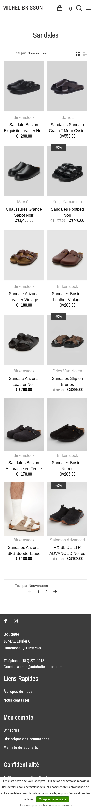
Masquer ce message (52, 799)
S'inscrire (11, 730)
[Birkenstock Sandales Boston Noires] (67, 425)
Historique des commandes (27, 739)
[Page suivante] (55, 591)
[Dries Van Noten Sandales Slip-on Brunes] (67, 340)
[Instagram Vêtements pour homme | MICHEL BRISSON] (16, 621)
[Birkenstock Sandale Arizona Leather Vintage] (24, 256)
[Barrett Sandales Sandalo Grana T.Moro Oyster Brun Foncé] (67, 87)
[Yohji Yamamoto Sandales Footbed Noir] (67, 171)
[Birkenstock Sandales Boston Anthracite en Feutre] (24, 425)
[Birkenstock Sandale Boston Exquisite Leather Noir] (24, 87)
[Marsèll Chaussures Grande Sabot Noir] (24, 171)
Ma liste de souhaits (21, 747)
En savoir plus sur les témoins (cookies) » (46, 805)
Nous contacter (17, 700)
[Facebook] (6, 621)
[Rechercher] (79, 9)
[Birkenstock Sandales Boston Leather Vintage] (67, 256)
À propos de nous (18, 691)
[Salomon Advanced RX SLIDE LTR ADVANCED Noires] (67, 509)
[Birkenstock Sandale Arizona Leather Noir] (24, 340)
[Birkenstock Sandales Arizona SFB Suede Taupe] (24, 509)
